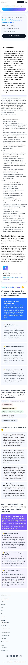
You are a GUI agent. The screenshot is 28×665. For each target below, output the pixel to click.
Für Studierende (5, 622)
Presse (2, 614)
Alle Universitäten (5, 642)
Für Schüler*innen (5, 625)
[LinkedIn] (20, 656)
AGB (2, 610)
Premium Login (4, 650)
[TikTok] (14, 656)
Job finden (20, 2)
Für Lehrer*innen (5, 635)
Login (2, 601)
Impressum (3, 604)
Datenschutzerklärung (20, 662)
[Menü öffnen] (26, 2)
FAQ (2, 607)
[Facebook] (7, 656)
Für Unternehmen (5, 632)
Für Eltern (3, 638)
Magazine (3, 617)
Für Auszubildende (5, 629)
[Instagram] (11, 656)
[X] (17, 656)
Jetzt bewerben (14, 9)
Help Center (4, 647)
